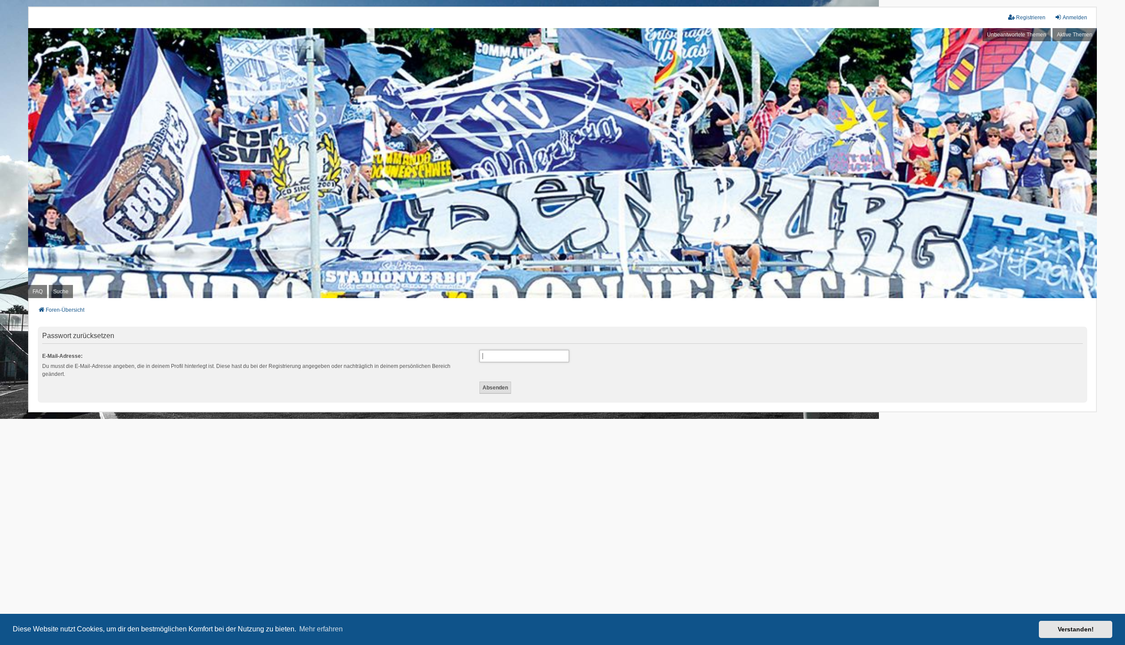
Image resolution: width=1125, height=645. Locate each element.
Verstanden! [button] (1076, 629)
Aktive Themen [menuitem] (1074, 35)
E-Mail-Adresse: (62, 356)
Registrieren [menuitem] (1030, 17)
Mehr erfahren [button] (321, 629)
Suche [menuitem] (61, 291)
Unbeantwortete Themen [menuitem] (1016, 35)
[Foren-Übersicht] (562, 163)
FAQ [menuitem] (38, 291)
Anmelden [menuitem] (1075, 17)
